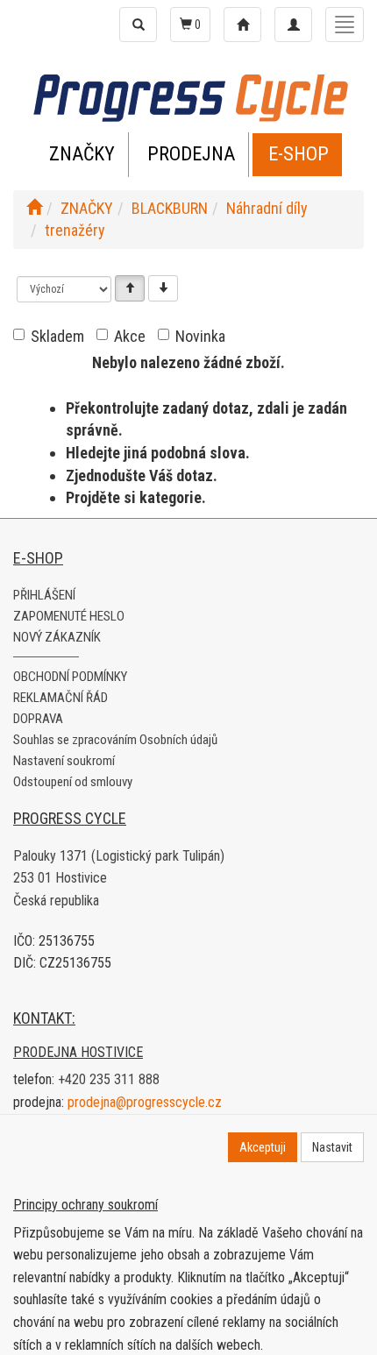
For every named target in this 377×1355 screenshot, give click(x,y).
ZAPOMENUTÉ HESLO (68, 616)
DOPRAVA (38, 719)
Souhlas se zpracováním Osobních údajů (115, 740)
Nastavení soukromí (64, 761)
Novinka (200, 336)
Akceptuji (262, 1147)
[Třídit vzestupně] (130, 288)
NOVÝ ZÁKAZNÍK (57, 637)
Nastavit (332, 1147)
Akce (130, 336)
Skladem (57, 336)
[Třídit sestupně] (163, 288)
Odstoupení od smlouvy (72, 782)
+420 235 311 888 (109, 1079)
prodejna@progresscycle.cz (145, 1102)
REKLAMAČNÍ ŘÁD (60, 698)
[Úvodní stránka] (34, 208)
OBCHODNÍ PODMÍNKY (70, 677)
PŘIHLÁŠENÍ (44, 595)
